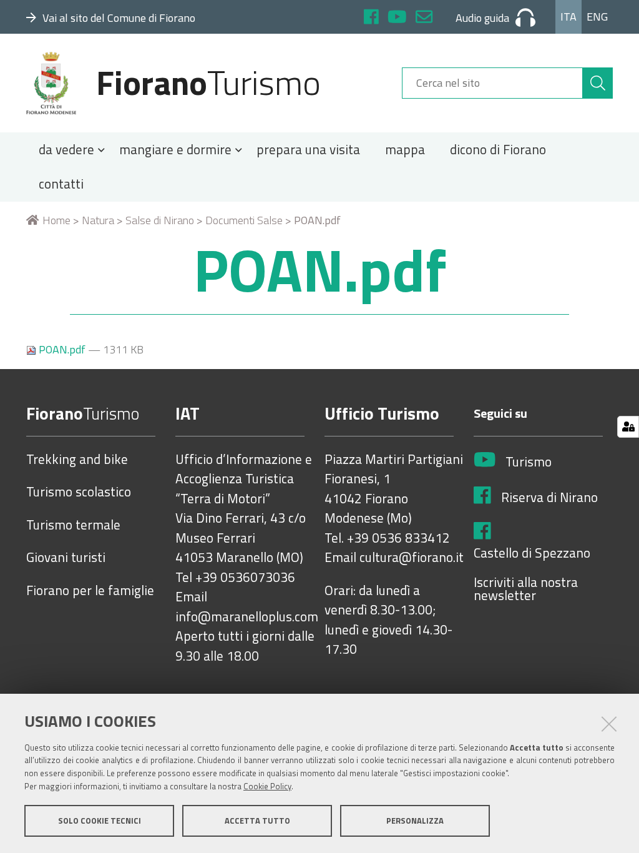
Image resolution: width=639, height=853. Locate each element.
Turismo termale (73, 525)
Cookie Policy (267, 786)
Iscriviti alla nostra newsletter (526, 589)
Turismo (528, 462)
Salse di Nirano (159, 220)
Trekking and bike (77, 459)
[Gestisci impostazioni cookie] (628, 427)
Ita (568, 16)
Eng (597, 16)
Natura (98, 220)
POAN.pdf (62, 349)
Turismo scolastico (78, 492)
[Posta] (424, 18)
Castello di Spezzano (532, 553)
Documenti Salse (244, 220)
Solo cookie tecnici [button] (99, 820)
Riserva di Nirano (549, 498)
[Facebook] (371, 18)
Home (56, 220)
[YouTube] (397, 18)
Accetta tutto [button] (257, 820)
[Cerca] (598, 83)
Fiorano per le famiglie (90, 591)
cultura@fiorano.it (411, 558)
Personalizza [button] (415, 820)
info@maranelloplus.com (246, 617)
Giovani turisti (65, 558)
